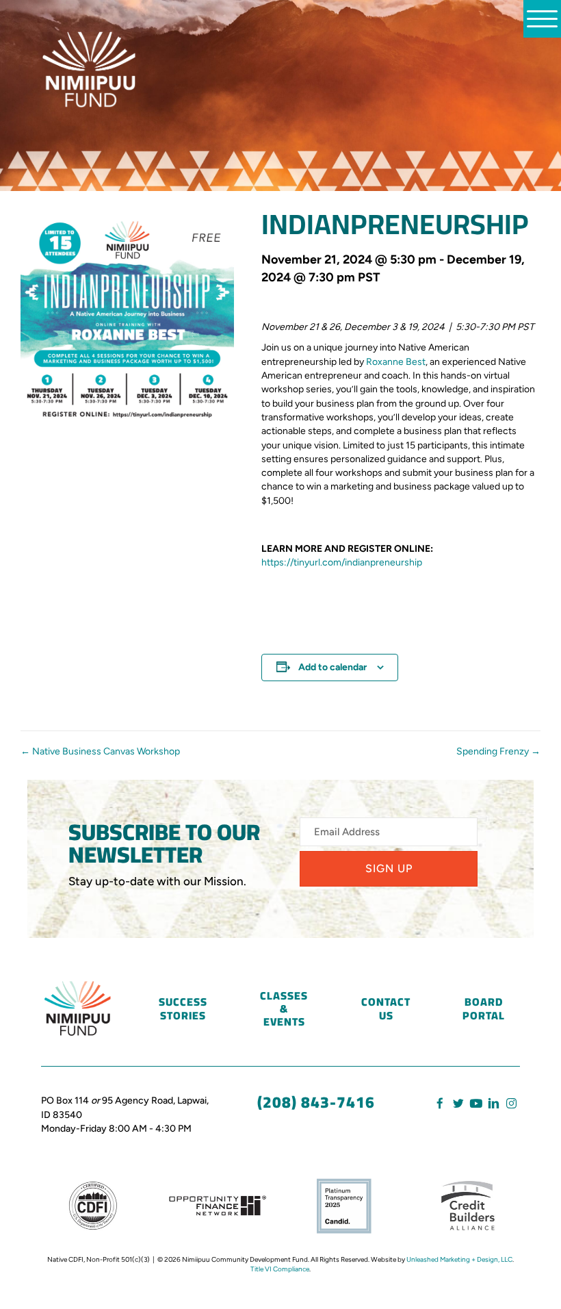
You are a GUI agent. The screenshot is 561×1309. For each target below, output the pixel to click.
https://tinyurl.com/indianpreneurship (341, 562)
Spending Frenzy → (498, 751)
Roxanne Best (396, 362)
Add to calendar (332, 667)
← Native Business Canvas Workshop (100, 751)
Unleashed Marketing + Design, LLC (459, 1259)
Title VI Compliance (279, 1268)
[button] (389, 868)
